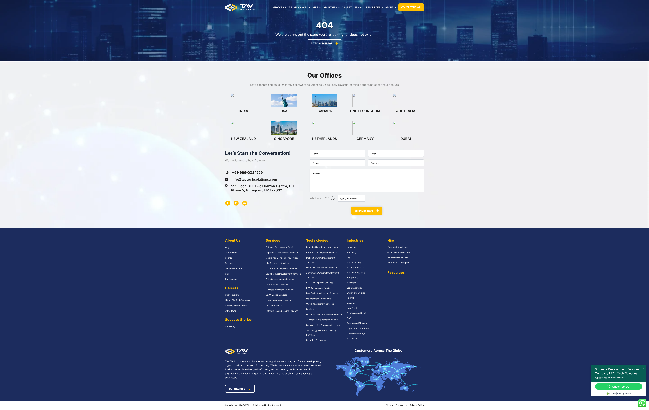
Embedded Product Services (279, 300)
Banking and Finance (357, 323)
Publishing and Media (357, 313)
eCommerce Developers (398, 252)
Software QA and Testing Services (282, 311)
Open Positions (232, 295)
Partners (229, 263)
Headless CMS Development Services (324, 314)
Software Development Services (281, 247)
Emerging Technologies (317, 340)
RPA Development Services (319, 288)
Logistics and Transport (358, 328)
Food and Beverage (356, 333)
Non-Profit (352, 308)
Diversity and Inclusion (236, 305)
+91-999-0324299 (247, 173)
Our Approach (231, 279)
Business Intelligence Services (280, 289)
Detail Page (230, 326)
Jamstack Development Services (322, 319)
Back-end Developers (397, 257)
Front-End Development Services (322, 247)
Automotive (352, 282)
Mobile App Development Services (282, 258)
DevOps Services (274, 305)
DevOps (310, 309)
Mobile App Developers (398, 262)
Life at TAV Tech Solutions (237, 300)
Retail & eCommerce (356, 267)
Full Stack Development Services (281, 268)
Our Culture (230, 310)
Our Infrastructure (233, 268)
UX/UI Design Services (276, 295)
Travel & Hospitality (356, 272)
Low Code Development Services (322, 293)
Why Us (228, 247)
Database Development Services (321, 267)
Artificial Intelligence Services (280, 279)
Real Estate (352, 338)
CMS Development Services (319, 282)
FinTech (350, 318)
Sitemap (390, 405)
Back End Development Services (321, 252)
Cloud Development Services (320, 304)
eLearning (351, 252)
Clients (228, 258)
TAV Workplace (232, 252)
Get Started (237, 388)
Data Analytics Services (277, 284)
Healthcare (352, 247)
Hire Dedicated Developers (278, 263)
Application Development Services (282, 252)
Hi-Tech (350, 298)
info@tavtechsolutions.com (254, 179)
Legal (349, 257)
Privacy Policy (417, 405)
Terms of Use (402, 405)
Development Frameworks (318, 298)
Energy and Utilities (356, 293)
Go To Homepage (322, 43)
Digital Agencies (354, 288)
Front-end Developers (397, 247)
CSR (227, 273)
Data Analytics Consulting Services (323, 325)
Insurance (351, 303)
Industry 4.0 (352, 277)
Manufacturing (354, 262)
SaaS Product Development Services (283, 273)
